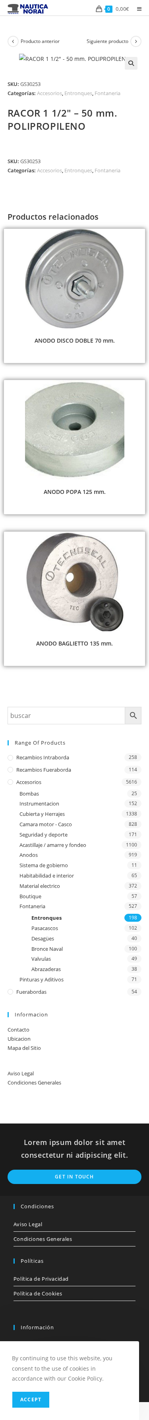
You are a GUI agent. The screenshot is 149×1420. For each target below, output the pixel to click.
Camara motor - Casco (45, 824)
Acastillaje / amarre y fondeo (52, 844)
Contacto (18, 1029)
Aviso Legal (21, 1073)
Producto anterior (40, 41)
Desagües (42, 938)
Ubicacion (19, 1038)
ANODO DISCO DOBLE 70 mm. (75, 340)
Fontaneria (107, 93)
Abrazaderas (46, 969)
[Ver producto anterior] (13, 41)
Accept (30, 1399)
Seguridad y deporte (43, 834)
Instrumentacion (39, 803)
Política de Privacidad (41, 1278)
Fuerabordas (31, 991)
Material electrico (39, 885)
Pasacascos (44, 928)
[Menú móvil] (136, 8)
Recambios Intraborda (42, 757)
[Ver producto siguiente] (135, 41)
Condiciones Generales (34, 1082)
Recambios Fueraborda (43, 769)
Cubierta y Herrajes (42, 813)
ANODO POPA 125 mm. (75, 491)
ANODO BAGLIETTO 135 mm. (74, 643)
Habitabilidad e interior (46, 875)
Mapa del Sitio (24, 1047)
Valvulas (41, 958)
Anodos (28, 854)
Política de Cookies (38, 1293)
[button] (131, 63)
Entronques (78, 93)
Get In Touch (74, 1176)
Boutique (30, 896)
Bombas (29, 793)
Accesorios (49, 93)
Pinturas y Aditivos (41, 979)
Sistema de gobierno (43, 865)
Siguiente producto (107, 41)
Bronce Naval (47, 948)
